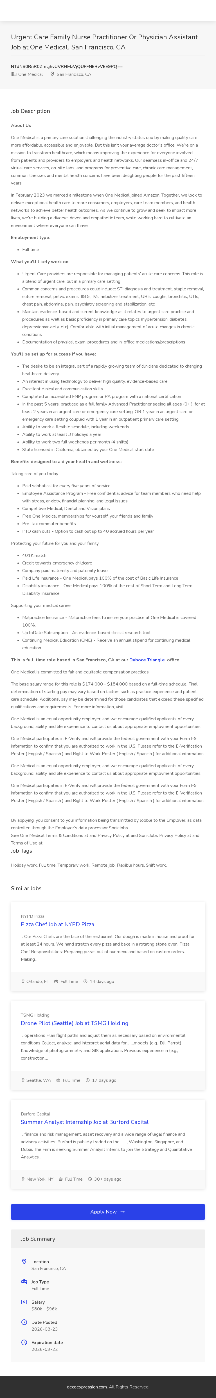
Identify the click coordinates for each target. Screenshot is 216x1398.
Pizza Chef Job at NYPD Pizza (57, 924)
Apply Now (104, 1211)
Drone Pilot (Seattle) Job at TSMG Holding (75, 1023)
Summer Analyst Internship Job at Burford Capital (85, 1122)
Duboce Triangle (147, 660)
